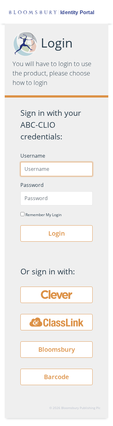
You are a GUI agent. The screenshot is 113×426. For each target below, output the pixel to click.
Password (32, 185)
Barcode (56, 377)
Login (56, 233)
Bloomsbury (56, 349)
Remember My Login (43, 214)
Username (32, 155)
